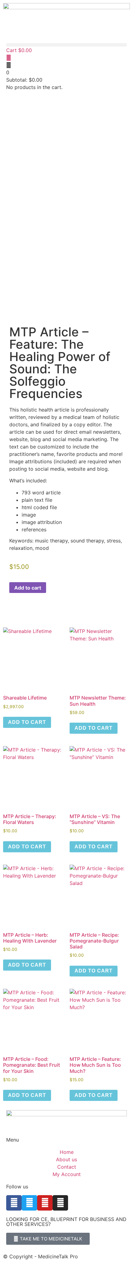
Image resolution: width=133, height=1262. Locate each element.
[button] (66, 45)
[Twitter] (29, 1203)
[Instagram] (60, 1203)
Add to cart (27, 588)
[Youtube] (45, 1203)
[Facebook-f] (14, 1203)
